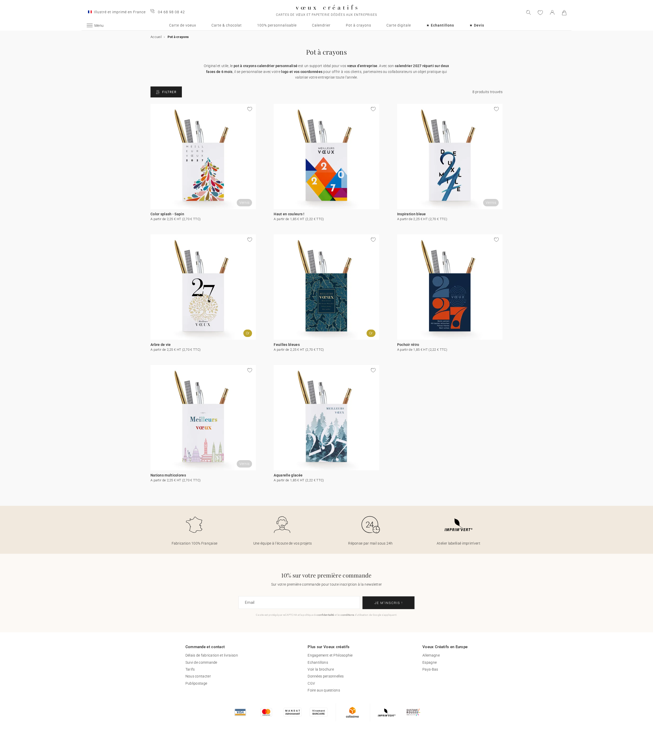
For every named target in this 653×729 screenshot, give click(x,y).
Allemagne (431, 655)
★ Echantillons (440, 25)
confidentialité (325, 614)
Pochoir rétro (408, 345)
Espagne (429, 662)
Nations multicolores (168, 475)
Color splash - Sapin (167, 214)
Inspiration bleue (411, 214)
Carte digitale (398, 25)
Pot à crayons (358, 25)
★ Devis (476, 25)
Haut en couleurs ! (289, 214)
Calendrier (321, 25)
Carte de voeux (182, 25)
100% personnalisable (277, 25)
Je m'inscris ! (388, 603)
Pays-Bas (430, 669)
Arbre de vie (160, 345)
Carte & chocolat (226, 25)
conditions (347, 614)
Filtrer (169, 92)
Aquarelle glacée (288, 475)
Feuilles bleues (287, 345)
